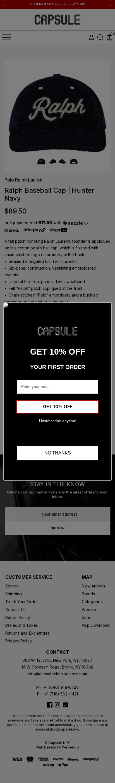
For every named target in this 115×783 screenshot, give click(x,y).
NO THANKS (57, 453)
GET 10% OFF (57, 406)
